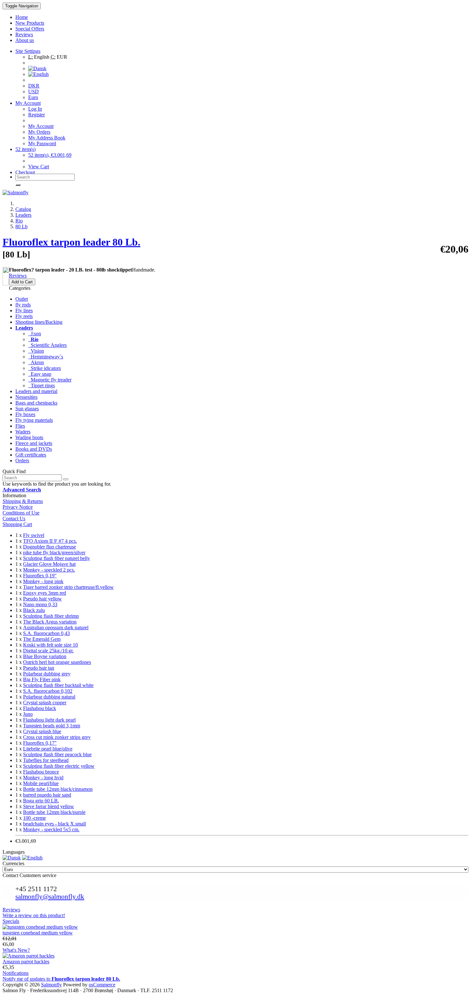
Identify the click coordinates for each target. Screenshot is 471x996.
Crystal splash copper (44, 702)
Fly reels (24, 316)
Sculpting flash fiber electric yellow (59, 766)
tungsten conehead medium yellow (38, 932)
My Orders (39, 132)
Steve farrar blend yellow (48, 806)
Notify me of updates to (61, 979)
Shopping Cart (17, 524)
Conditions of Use (21, 512)
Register (36, 114)
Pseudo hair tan (38, 668)
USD (33, 91)
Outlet (21, 299)
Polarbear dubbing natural (49, 696)
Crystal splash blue (42, 731)
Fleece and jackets (33, 443)
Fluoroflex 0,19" (40, 575)
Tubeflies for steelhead (46, 760)
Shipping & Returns (23, 501)
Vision (36, 351)
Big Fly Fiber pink (42, 679)
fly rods (23, 304)
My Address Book (46, 137)
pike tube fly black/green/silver (54, 552)
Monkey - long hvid (43, 777)
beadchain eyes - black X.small (54, 823)
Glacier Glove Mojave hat (49, 564)
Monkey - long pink (43, 581)
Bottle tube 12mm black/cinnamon (58, 789)
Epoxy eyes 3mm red (44, 593)
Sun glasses (27, 408)
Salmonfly (51, 984)
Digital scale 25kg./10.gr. (48, 650)
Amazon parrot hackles (26, 961)
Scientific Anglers (47, 345)
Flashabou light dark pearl (49, 720)
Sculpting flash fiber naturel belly (56, 558)
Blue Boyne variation (44, 656)
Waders (22, 431)
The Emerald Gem (42, 639)
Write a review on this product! (34, 915)
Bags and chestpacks (36, 403)
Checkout (25, 172)
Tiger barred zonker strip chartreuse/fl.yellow (68, 587)
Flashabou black (39, 708)
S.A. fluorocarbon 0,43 (46, 633)
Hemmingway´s (45, 356)
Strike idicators (44, 368)
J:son (34, 333)
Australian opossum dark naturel (55, 627)
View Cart (38, 166)
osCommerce (102, 984)
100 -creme (34, 818)
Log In (35, 109)
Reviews (18, 275)
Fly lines (24, 310)
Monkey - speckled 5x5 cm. (51, 829)
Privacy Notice (18, 507)
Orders (22, 460)
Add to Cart (22, 282)
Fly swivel (33, 535)
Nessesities (26, 397)
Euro (33, 97)
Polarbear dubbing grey (46, 673)
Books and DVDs (33, 449)
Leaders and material (36, 391)
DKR (33, 85)
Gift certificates (30, 454)
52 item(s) (25, 149)
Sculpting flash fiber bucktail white (58, 685)
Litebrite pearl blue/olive (47, 748)
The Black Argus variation (50, 621)
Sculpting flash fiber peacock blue (57, 754)
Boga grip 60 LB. (41, 800)
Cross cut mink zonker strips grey (57, 737)
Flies (20, 426)
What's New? (16, 950)
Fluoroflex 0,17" (40, 743)
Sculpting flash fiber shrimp (51, 616)
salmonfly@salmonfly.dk (49, 896)
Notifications (16, 973)
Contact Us (14, 518)
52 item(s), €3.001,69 (49, 155)
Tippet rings (41, 385)
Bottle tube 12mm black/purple (54, 812)
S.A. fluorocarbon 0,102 (47, 691)
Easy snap (39, 374)
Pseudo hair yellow (42, 598)
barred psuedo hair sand (47, 795)
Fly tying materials (34, 420)
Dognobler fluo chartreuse (49, 546)
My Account (41, 126)
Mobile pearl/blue (41, 783)
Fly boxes (25, 414)
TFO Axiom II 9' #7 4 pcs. (50, 541)
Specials (11, 921)
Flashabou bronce (41, 771)
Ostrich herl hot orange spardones (57, 662)
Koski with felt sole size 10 (50, 645)
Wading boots (29, 437)
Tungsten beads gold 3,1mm (51, 725)
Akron (36, 362)
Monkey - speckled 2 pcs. (49, 570)
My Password (42, 143)
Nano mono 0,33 (40, 604)
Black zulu (34, 610)
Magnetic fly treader (49, 379)
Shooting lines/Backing (38, 322)
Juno (28, 714)
